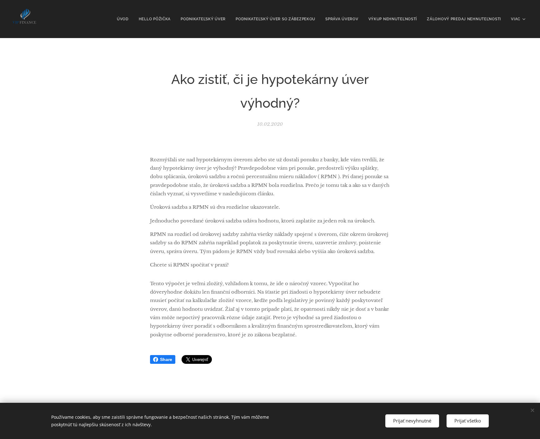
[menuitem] (124, 19)
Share (166, 359)
